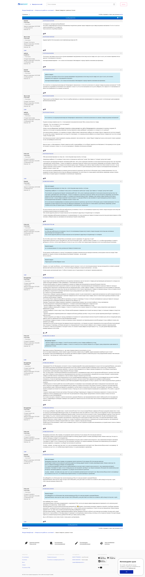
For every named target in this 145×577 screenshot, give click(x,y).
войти (121, 14)
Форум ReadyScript (27, 10)
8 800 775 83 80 (76, 557)
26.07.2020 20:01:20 (48, 36)
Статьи (24, 565)
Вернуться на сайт (37, 4)
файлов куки (131, 568)
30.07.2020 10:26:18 (48, 96)
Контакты (24, 559)
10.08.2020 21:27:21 (48, 454)
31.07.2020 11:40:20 (48, 153)
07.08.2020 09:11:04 (48, 407)
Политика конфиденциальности (55, 559)
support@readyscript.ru (78, 562)
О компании (25, 557)
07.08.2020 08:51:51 (48, 362)
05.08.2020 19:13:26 (48, 277)
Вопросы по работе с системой (44, 10)
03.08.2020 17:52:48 (48, 224)
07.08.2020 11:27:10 (48, 431)
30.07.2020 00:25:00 (48, 69)
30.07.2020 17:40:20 (48, 112)
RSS (120, 17)
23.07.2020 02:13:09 (48, 20)
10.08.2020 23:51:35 (48, 488)
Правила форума (52, 557)
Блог (23, 562)
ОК (126, 571)
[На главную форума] (23, 4)
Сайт (25, 50)
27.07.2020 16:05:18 (48, 53)
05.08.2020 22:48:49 (49, 335)
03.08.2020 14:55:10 (48, 181)
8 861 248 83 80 (76, 559)
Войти (123, 4)
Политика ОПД (26, 567)
